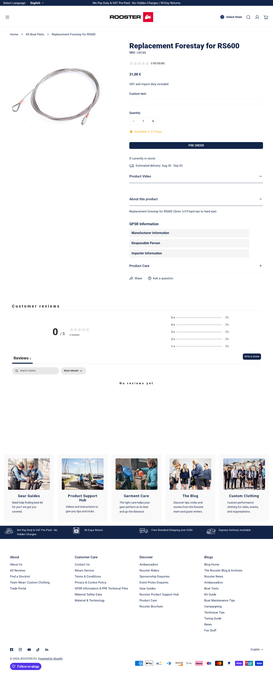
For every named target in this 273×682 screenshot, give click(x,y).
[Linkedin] (46, 650)
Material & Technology (90, 600)
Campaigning (213, 606)
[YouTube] (29, 650)
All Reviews (17, 570)
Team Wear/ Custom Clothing (30, 582)
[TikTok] (38, 650)
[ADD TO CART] (196, 145)
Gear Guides (147, 588)
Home (14, 34)
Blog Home (211, 564)
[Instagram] (20, 650)
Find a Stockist (20, 576)
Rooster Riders (149, 570)
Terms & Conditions (88, 576)
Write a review (251, 356)
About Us (16, 564)
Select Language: (14, 3)
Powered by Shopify (50, 658)
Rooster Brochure (151, 606)
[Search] (248, 17)
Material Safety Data (88, 594)
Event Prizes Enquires (153, 582)
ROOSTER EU (28, 658)
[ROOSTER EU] (131, 17)
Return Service (84, 570)
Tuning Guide (212, 618)
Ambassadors (148, 564)
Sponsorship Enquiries (154, 576)
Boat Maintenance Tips (219, 600)
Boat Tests (211, 588)
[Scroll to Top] (266, 661)
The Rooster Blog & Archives (223, 570)
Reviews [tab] (22, 358)
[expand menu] (7, 17)
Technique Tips (214, 612)
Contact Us (82, 564)
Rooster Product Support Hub (159, 594)
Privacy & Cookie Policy (90, 582)
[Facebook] (11, 650)
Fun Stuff (210, 630)
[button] (266, 17)
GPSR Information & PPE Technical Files (101, 588)
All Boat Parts (35, 34)
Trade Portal (18, 588)
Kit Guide (210, 594)
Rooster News (213, 576)
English (255, 649)
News (208, 624)
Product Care (148, 600)
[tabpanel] (136, 397)
